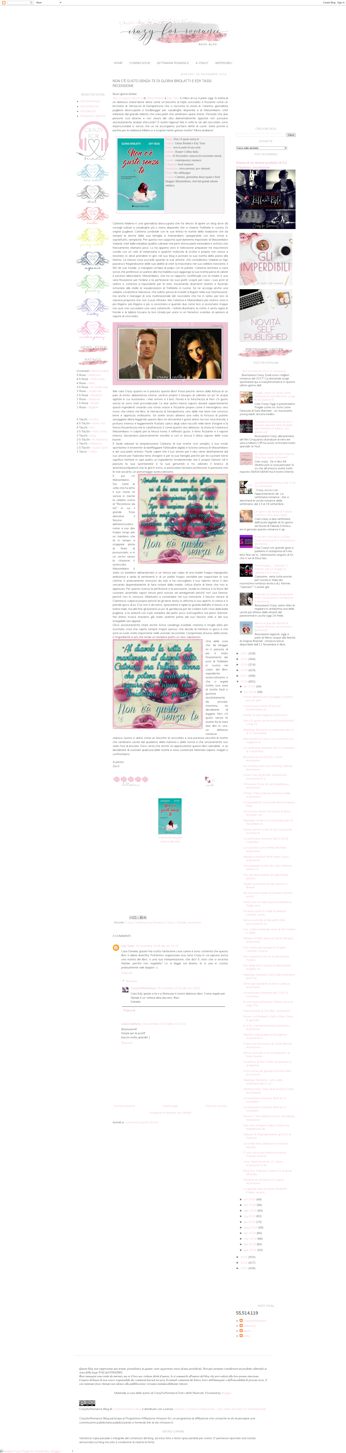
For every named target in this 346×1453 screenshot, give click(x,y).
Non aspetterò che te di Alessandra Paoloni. (266, 958)
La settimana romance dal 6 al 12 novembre (264, 1099)
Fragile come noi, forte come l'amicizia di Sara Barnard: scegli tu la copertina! (275, 396)
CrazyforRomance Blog (126, 1409)
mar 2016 (250, 1238)
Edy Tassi (127, 946)
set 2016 (250, 1205)
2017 (244, 675)
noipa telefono (131, 1024)
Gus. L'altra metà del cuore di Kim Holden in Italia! (269, 930)
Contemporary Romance (149, 922)
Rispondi (126, 973)
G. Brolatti (180, 922)
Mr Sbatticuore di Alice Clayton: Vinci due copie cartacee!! (275, 455)
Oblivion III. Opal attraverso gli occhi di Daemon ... (267, 1135)
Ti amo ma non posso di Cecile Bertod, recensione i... (267, 1045)
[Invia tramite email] (131, 917)
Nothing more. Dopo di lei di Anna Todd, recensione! (268, 1090)
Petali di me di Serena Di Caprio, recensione (263, 1181)
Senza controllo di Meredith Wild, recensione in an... (264, 921)
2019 (244, 664)
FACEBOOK (88, 111)
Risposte (131, 981)
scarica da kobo (170, 841)
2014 (244, 1262)
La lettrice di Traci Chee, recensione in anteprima (267, 1063)
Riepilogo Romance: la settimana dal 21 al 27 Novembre (268, 731)
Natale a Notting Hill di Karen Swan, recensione (266, 858)
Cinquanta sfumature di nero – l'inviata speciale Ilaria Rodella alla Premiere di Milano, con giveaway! (274, 427)
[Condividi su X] (138, 917)
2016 (244, 681)
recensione (194, 922)
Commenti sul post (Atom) (142, 1122)
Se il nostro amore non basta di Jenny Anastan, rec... (267, 812)
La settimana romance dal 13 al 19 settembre (275, 484)
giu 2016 (250, 1222)
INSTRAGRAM (89, 101)
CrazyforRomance (143, 988)
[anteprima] (265, 284)
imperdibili (223, 63)
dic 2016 (250, 686)
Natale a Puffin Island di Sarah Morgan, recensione (268, 939)
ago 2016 (250, 1210)
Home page (170, 1106)
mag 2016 (251, 1227)
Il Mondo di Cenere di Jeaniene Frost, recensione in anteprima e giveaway (274, 597)
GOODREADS (89, 106)
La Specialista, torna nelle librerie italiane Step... (269, 803)
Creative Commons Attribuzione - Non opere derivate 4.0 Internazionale (220, 1409)
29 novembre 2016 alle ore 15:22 (157, 946)
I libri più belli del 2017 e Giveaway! (264, 371)
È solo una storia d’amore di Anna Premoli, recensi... (264, 1154)
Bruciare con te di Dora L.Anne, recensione (263, 758)
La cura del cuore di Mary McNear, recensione (265, 849)
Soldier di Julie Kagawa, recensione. (265, 715)
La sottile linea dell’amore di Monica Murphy (265, 1145)
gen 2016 (250, 1250)
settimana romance (173, 63)
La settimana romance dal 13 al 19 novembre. (265, 994)
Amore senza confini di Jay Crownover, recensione (268, 831)
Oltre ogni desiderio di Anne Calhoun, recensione (266, 985)
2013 (244, 1268)
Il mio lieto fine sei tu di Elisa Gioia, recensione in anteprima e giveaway (275, 540)
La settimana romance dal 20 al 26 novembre (265, 840)
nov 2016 (250, 692)
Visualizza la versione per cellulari (170, 1112)
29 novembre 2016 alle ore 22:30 (164, 1024)
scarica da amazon (170, 837)
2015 (244, 1257)
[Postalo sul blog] (134, 917)
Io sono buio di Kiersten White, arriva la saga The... (268, 1003)
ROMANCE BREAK (92, 116)
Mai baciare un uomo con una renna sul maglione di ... (268, 740)
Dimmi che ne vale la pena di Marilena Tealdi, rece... (267, 903)
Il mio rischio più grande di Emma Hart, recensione (267, 1072)
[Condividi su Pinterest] (145, 917)
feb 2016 (250, 1244)
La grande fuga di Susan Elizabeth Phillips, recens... (265, 1190)
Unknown (249, 1325)
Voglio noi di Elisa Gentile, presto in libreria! (265, 885)
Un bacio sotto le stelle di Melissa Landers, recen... (264, 912)
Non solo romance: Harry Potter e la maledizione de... (266, 1126)
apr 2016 (250, 1233)
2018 (244, 670)
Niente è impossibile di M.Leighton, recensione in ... (265, 1036)
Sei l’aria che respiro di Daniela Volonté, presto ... (268, 894)
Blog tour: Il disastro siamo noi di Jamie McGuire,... (267, 1172)
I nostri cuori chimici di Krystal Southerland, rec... (261, 707)
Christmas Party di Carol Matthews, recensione (266, 785)
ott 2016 (250, 1199)
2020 (244, 659)
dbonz (247, 1331)
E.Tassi (170, 922)
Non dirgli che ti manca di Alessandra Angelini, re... (266, 967)
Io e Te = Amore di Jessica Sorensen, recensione (266, 1027)
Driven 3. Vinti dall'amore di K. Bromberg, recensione (269, 1117)
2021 (244, 653)
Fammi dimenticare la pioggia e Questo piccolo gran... (268, 698)
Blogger (226, 1393)
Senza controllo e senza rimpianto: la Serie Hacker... (266, 1054)
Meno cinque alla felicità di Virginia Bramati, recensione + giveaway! (273, 626)
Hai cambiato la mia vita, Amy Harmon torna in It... (267, 867)
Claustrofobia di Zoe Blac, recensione (267, 1011)
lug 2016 (250, 1216)
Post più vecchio (216, 1106)
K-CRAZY (202, 63)
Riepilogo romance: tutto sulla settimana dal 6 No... (269, 976)
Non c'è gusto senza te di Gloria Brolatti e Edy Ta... (268, 722)
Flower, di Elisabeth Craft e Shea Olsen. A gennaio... (268, 1018)
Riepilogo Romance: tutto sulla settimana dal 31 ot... (262, 1081)
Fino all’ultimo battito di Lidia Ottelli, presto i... (265, 876)
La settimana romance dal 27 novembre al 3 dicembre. (268, 749)
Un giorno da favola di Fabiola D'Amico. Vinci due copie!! (273, 513)
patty (246, 1336)
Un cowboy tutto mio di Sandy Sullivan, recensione (268, 767)
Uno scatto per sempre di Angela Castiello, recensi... (264, 949)
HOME (118, 63)
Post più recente (124, 1106)
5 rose (129, 922)
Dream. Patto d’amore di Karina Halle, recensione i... (267, 794)
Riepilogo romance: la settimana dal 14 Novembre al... (268, 821)
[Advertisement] (170, 884)
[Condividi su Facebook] (141, 917)
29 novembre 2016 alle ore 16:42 (178, 988)
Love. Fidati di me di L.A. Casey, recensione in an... (263, 1163)
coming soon (139, 63)
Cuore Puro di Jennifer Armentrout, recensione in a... (265, 776)
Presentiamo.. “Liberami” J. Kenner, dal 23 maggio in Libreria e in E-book (271, 569)
